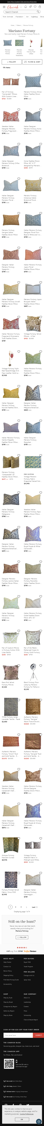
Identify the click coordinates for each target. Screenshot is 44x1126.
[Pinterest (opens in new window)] (20, 1105)
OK (22, 1119)
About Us (27, 998)
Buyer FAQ (27, 962)
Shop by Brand (8, 1002)
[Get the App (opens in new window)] (9, 1063)
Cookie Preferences (26, 1114)
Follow (23, 937)
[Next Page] (26, 907)
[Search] (38, 12)
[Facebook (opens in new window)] (13, 1105)
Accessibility (8, 984)
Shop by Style (8, 998)
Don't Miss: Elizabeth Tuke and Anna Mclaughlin (22, 2)
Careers (26, 1006)
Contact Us (7, 966)
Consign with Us (29, 975)
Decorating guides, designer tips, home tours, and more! (21, 1046)
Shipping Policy (8, 975)
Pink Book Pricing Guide (11, 980)
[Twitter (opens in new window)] (28, 1105)
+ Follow (11, 62)
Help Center (7, 962)
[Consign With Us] (30, 7)
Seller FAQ (27, 980)
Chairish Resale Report (31, 1020)
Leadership (27, 1002)
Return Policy (8, 971)
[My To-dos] (25, 7)
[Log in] (20, 7)
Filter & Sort (34, 62)
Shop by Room (8, 1015)
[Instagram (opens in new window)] (6, 1105)
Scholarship (27, 1015)
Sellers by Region (9, 1011)
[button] (5, 7)
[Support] (39, 1121)
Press (25, 1011)
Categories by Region (10, 1006)
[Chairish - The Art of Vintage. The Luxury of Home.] (13, 7)
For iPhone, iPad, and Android (13, 1055)
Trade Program (28, 966)
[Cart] (39, 7)
